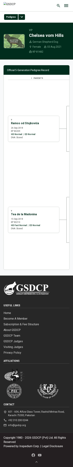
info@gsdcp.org (15, 425)
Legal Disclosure (52, 446)
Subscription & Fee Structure (21, 324)
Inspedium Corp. (29, 446)
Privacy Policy (12, 352)
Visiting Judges (13, 347)
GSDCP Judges (13, 341)
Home (7, 313)
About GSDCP (12, 330)
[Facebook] (33, 455)
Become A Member (15, 318)
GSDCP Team (12, 335)
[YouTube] (39, 455)
